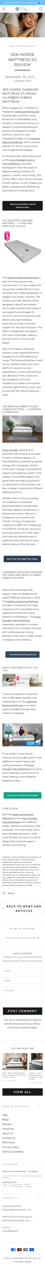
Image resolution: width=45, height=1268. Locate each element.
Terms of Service (21, 1027)
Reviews (7, 1124)
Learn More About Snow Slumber (22, 795)
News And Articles (25, 46)
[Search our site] (41, 9)
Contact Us (8, 1137)
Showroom (8, 1142)
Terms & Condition (13, 1151)
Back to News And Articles (24, 909)
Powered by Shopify (22, 1261)
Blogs (5, 1119)
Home (11, 46)
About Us (7, 1133)
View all (22, 1092)
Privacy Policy (33, 1023)
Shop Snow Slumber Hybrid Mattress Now (23, 205)
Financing (8, 1128)
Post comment (22, 1011)
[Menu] (4, 9)
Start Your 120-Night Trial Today (22, 559)
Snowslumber (17, 1258)
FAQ (5, 1114)
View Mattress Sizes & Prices (22, 654)
